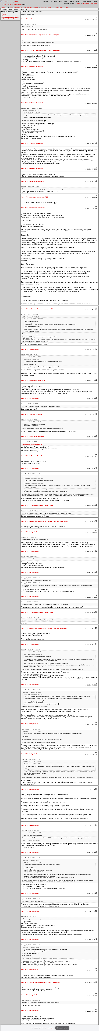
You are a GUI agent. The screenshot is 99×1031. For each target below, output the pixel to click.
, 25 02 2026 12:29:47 (32, 421)
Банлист (67, 7)
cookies (50, 1028)
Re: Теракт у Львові (35, 414)
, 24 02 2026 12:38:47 (32, 731)
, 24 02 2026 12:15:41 (32, 761)
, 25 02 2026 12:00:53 (29, 442)
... (31, 14)
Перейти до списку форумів (9, 9)
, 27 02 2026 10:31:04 (32, 112)
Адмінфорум (58, 7)
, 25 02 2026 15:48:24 (29, 314)
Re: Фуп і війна (34, 349)
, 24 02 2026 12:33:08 (30, 759)
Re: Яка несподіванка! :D (37, 380)
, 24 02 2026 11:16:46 (32, 947)
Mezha (89, 1)
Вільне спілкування (16, 7)
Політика (45, 1)
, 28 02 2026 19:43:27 (29, 24)
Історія (60, 1)
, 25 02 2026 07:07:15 (33, 478)
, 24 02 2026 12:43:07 (30, 729)
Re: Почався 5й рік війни (37, 207)
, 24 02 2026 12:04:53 (32, 833)
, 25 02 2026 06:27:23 (30, 602)
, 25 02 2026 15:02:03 (33, 318)
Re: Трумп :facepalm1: (36, 66)
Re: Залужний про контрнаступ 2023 (41, 309)
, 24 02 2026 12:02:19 (33, 694)
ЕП (51, 1)
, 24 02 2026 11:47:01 (30, 899)
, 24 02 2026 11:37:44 (32, 860)
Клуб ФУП (4, 7)
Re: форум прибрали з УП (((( (38, 197)
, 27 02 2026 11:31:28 (31, 110)
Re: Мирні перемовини (36, 19)
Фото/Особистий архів (31, 7)
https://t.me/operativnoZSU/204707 (32, 444)
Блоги (55, 1)
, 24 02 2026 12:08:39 (32, 692)
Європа (77, 1)
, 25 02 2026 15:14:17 (31, 316)
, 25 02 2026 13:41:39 (29, 354)
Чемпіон (83, 1)
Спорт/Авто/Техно (46, 7)
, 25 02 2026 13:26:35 (32, 359)
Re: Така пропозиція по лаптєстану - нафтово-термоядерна (48, 521)
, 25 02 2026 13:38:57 (32, 356)
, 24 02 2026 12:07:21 (33, 763)
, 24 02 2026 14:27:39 (33, 654)
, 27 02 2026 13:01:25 (31, 108)
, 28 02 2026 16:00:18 (29, 40)
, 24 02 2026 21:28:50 (30, 617)
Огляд (3, 14)
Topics (32, 11)
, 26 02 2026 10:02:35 (30, 186)
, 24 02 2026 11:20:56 (30, 945)
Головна (3, 4)
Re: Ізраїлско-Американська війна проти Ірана (44, 34)
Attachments (38, 11)
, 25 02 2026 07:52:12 (29, 556)
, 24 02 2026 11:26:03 (32, 862)
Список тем (23, 9)
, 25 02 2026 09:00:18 (29, 537)
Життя (65, 1)
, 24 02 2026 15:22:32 (32, 652)
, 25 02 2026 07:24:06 (32, 476)
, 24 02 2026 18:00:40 (30, 649)
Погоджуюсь (62, 1028)
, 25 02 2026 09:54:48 (31, 510)
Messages (26, 11)
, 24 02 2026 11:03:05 (30, 1000)
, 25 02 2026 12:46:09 (29, 419)
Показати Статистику (9, 16)
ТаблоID (71, 1)
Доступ (95, 1)
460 (33, 14)
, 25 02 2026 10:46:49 (30, 473)
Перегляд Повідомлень (14, 4)
